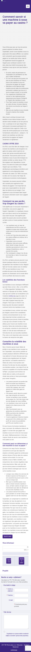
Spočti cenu (7, 536)
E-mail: (11, 600)
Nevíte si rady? (22, 560)
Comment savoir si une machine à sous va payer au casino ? (15, 19)
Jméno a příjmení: (10, 590)
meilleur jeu (12, 296)
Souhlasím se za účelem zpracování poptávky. (17, 634)
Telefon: (10, 595)
